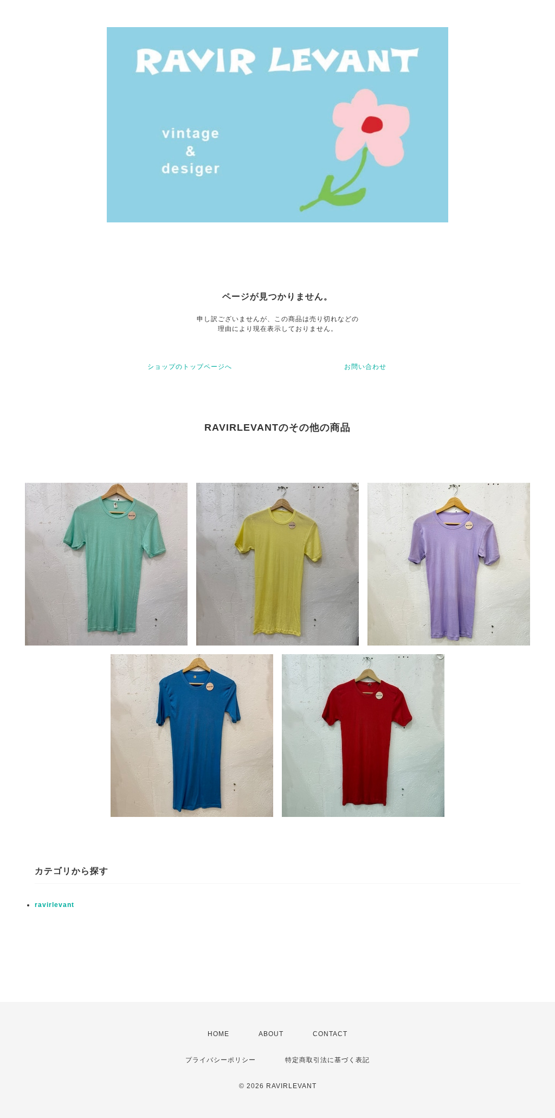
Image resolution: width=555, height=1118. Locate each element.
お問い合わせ (365, 366)
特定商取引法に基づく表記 (327, 1060)
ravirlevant (54, 905)
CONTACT (330, 1034)
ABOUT (271, 1034)
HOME (218, 1034)
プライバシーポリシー (220, 1060)
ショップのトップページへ (189, 366)
